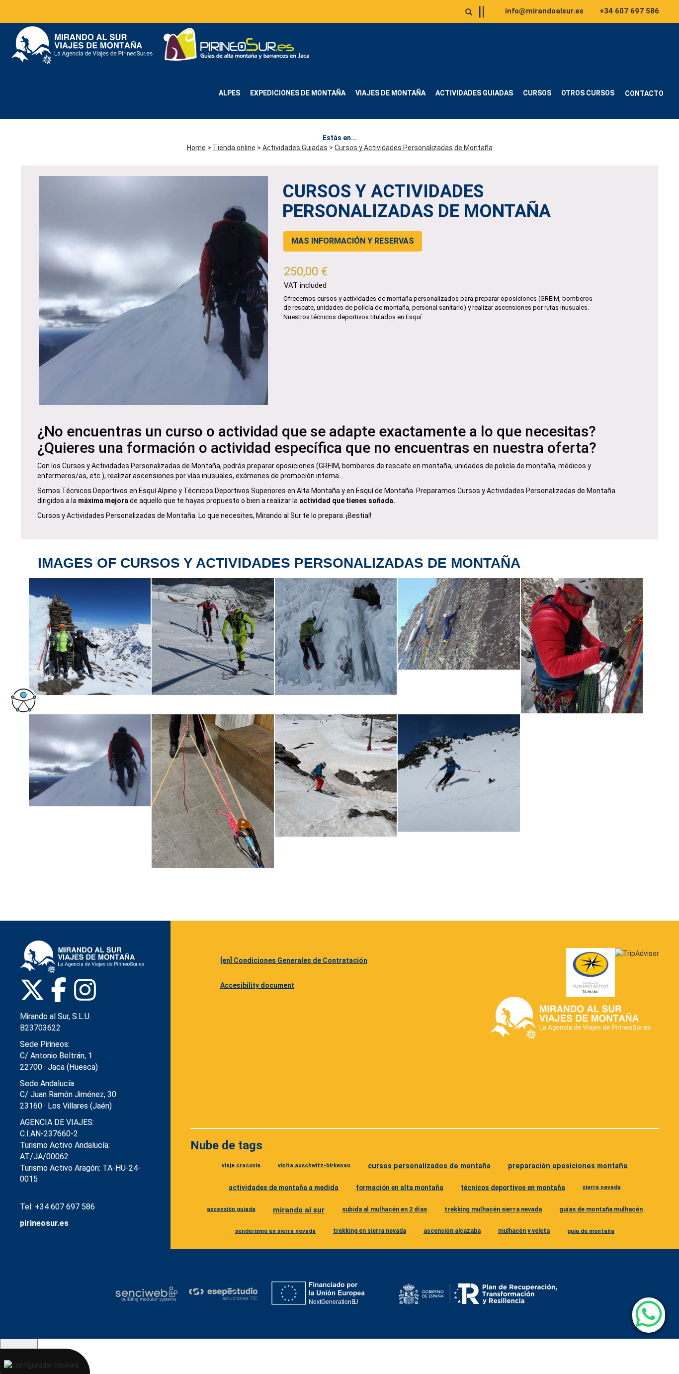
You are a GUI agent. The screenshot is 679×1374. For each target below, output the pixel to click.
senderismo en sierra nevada (275, 1230)
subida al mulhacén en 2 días (384, 1209)
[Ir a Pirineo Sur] (236, 45)
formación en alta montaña (399, 1188)
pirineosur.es (44, 1223)
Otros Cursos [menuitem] (587, 93)
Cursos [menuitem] (537, 93)
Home (196, 148)
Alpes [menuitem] (229, 93)
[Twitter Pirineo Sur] (32, 989)
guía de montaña (590, 1230)
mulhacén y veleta (524, 1230)
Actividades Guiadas (295, 148)
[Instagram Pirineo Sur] (85, 989)
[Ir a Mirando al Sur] (85, 45)
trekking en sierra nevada (369, 1230)
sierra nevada (602, 1187)
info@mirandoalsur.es (544, 10)
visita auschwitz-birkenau (314, 1165)
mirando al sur (299, 1209)
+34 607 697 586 (629, 10)
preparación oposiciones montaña (567, 1166)
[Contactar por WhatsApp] (648, 1315)
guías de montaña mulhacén (601, 1209)
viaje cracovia (241, 1165)
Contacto (644, 93)
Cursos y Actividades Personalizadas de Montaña (414, 148)
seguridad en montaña (468, 1254)
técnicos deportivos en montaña (513, 1188)
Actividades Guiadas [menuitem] (474, 93)
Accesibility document (257, 985)
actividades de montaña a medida (284, 1188)
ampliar (646, 1272)
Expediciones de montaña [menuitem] (297, 93)
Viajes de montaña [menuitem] (390, 93)
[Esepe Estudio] (222, 1294)
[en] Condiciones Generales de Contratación (293, 960)
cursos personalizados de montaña (429, 1166)
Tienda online (234, 148)
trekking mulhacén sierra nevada (493, 1209)
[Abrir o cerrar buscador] (468, 12)
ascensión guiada (231, 1208)
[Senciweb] (146, 1294)
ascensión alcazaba (452, 1230)
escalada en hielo (374, 1255)
